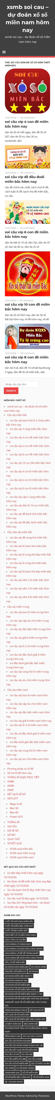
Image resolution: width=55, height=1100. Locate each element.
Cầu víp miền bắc (17, 415)
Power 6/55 (16, 816)
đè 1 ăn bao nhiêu (14, 1081)
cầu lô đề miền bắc (15, 962)
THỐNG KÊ (13, 822)
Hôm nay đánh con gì (16, 1010)
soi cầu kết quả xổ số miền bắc (21, 1049)
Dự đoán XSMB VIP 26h (16, 980)
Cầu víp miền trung (18, 606)
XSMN (10, 785)
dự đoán (33, 971)
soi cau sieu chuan (32, 1036)
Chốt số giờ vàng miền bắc (19, 921)
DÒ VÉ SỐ (12, 830)
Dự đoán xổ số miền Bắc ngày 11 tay (23, 994)
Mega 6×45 (16, 804)
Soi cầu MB (27, 1054)
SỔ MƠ (11, 835)
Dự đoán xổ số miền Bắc (17, 985)
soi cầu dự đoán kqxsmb (18, 1040)
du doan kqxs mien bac (17, 966)
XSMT (10, 790)
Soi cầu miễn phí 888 (15, 1059)
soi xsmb (9, 1068)
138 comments (27, 353)
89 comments (26, 300)
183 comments (27, 172)
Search (11, 390)
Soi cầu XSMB (35, 1059)
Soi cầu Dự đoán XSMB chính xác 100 (24, 1045)
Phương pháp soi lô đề (20, 768)
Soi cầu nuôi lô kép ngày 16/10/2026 (27, 898)
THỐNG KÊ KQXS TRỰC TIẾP (23, 777)
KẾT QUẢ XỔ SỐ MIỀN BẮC (17, 1014)
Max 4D (14, 812)
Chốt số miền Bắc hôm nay (19, 926)
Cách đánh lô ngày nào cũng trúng (24, 948)
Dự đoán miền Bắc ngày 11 (18, 976)
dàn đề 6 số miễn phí (15, 971)
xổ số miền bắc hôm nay (17, 1077)
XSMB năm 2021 (12, 1072)
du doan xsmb (38, 966)
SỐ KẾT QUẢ (14, 843)
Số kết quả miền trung (22, 853)
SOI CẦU (12, 826)
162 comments (27, 227)
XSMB (10, 781)
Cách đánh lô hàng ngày (18, 944)
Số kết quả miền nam (22, 857)
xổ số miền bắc (30, 1072)
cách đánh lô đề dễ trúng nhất (22, 953)
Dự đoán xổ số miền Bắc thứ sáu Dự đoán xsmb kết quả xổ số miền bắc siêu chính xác (27, 1002)
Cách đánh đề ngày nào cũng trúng (24, 957)
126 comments (27, 117)
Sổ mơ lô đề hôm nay (19, 773)
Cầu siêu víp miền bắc (19, 532)
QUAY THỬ (13, 839)
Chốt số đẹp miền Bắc (16, 930)
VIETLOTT (12, 798)
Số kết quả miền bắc (21, 848)
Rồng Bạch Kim (12, 1036)
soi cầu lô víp (12, 1054)
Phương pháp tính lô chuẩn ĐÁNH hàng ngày (26, 1030)
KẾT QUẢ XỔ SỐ (16, 794)
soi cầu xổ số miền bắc (17, 1063)
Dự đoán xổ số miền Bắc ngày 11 (22, 989)
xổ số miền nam (41, 1077)
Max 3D (14, 808)
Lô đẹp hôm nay (13, 1023)
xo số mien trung (25, 1068)
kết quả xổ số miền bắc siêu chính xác (25, 1019)
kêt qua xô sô (37, 1010)
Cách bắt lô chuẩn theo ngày (20, 935)
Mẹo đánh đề (31, 1023)
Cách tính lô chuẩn (15, 939)
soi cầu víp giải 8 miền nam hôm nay (30, 720)
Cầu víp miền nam (17, 690)
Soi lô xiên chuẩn (40, 1063)
